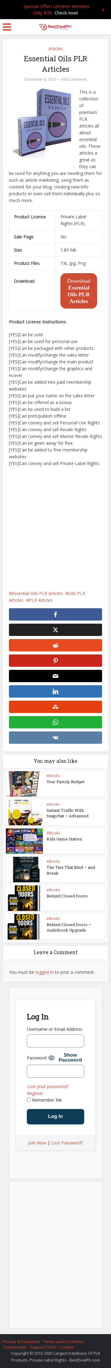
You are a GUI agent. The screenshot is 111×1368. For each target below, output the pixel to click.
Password (37, 1058)
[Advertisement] (55, 528)
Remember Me (46, 1100)
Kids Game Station (64, 839)
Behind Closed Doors (67, 896)
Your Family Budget (65, 781)
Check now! (66, 13)
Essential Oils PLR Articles (37, 593)
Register (35, 1093)
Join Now (37, 1143)
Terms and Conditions (63, 1341)
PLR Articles (41, 600)
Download (78, 291)
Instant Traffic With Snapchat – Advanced (67, 813)
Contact (67, 1347)
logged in (44, 972)
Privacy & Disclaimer (21, 1341)
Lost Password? (67, 1143)
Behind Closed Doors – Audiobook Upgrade (69, 927)
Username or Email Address (54, 1029)
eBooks (53, 775)
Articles (55, 48)
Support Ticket (43, 1347)
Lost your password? (47, 1086)
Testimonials (15, 1347)
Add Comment (74, 79)
